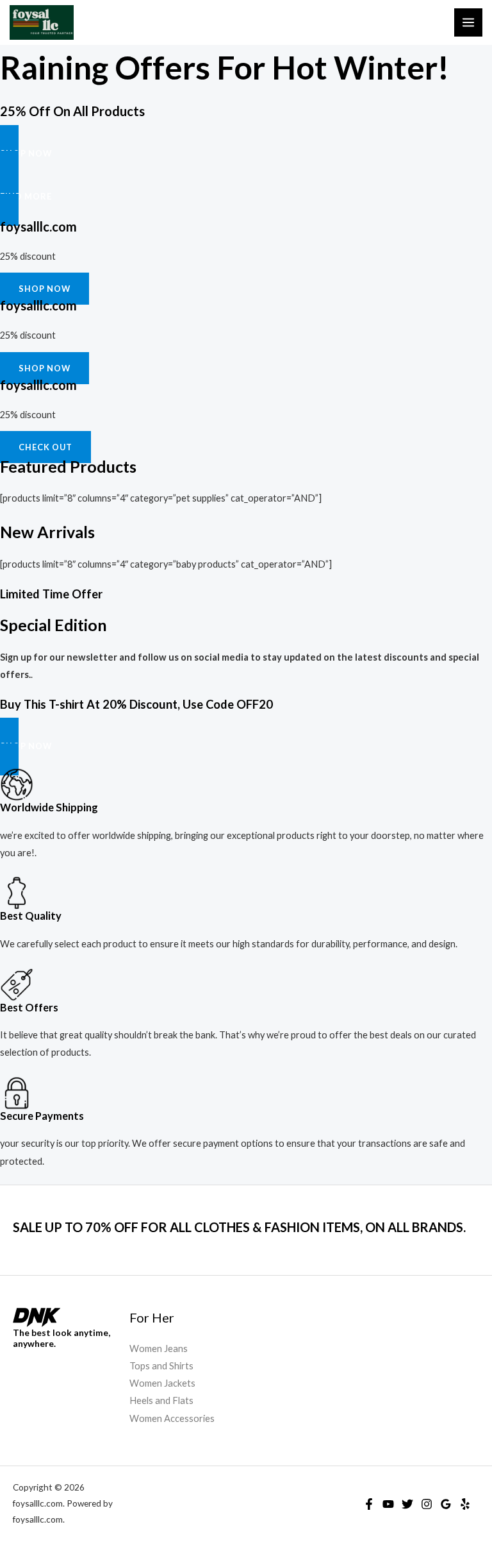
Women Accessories (172, 1418)
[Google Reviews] (446, 1504)
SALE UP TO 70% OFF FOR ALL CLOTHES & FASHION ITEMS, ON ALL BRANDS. (239, 1227)
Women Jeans (158, 1348)
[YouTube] (388, 1504)
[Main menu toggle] (468, 22)
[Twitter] (407, 1504)
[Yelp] (465, 1504)
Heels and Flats (161, 1400)
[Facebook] (369, 1504)
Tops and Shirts (161, 1365)
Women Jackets (162, 1383)
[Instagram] (426, 1504)
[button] (246, 154)
